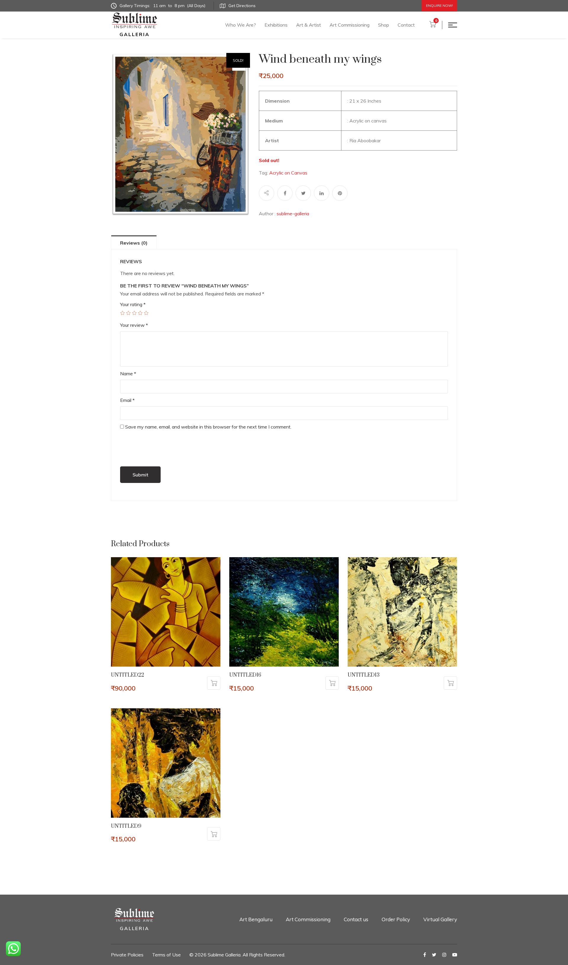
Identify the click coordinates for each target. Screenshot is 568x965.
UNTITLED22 (127, 675)
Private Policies (127, 955)
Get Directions (242, 5)
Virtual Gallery (440, 919)
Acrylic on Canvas (288, 173)
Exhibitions (276, 25)
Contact (406, 25)
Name (128, 373)
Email (127, 400)
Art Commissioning (349, 25)
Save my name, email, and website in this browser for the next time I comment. (208, 427)
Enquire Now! (439, 5)
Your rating (133, 304)
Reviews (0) (134, 243)
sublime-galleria (293, 213)
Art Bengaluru (255, 919)
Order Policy (396, 919)
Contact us (356, 919)
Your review (134, 325)
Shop (383, 25)
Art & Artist (308, 25)
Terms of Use (166, 955)
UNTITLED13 (364, 675)
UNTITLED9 (126, 826)
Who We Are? (240, 25)
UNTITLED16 (245, 675)
